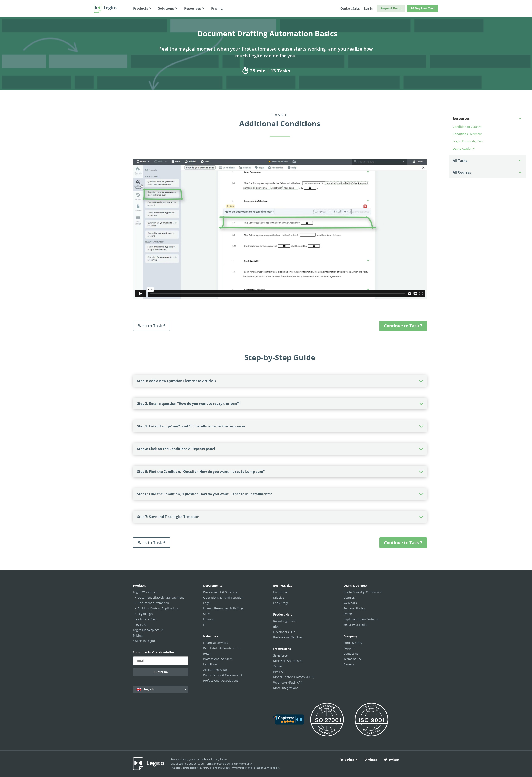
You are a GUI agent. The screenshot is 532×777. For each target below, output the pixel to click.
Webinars (350, 603)
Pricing (138, 635)
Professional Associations (220, 681)
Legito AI (141, 625)
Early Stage (281, 603)
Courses (349, 598)
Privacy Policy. (244, 763)
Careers (349, 664)
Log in (368, 8)
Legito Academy (464, 148)
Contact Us (351, 653)
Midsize (278, 598)
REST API (279, 672)
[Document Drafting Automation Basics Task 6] (246, 70)
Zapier (277, 666)
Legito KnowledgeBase (468, 141)
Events (348, 614)
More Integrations (285, 688)
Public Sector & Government (222, 675)
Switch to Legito (144, 641)
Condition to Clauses (467, 127)
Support (349, 648)
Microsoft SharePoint (287, 661)
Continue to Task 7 (403, 326)
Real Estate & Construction (221, 648)
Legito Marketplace (146, 630)
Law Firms (210, 664)
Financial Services (215, 643)
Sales (207, 614)
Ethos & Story (353, 643)
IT (204, 625)
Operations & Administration (223, 598)
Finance (208, 619)
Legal (207, 603)
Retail (207, 653)
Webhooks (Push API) (287, 682)
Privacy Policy (219, 759)
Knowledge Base (284, 621)
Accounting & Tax (215, 670)
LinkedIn (351, 760)
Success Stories (354, 608)
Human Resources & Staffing (223, 608)
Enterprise (280, 592)
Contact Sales (350, 8)
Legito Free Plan (146, 619)
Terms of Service (262, 768)
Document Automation (153, 603)
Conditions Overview (467, 134)
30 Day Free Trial (422, 8)
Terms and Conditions (218, 763)
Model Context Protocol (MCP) (293, 677)
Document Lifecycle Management (161, 598)
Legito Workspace (145, 592)
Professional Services (218, 659)
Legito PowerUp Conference (363, 592)
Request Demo (391, 8)
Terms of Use (353, 659)
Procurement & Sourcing (220, 592)
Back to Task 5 (151, 326)
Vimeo (372, 760)
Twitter (394, 760)
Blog (276, 626)
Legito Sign (145, 614)
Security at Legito (355, 625)
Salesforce (280, 655)
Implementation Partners (361, 619)
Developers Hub (284, 632)
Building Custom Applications (158, 608)
